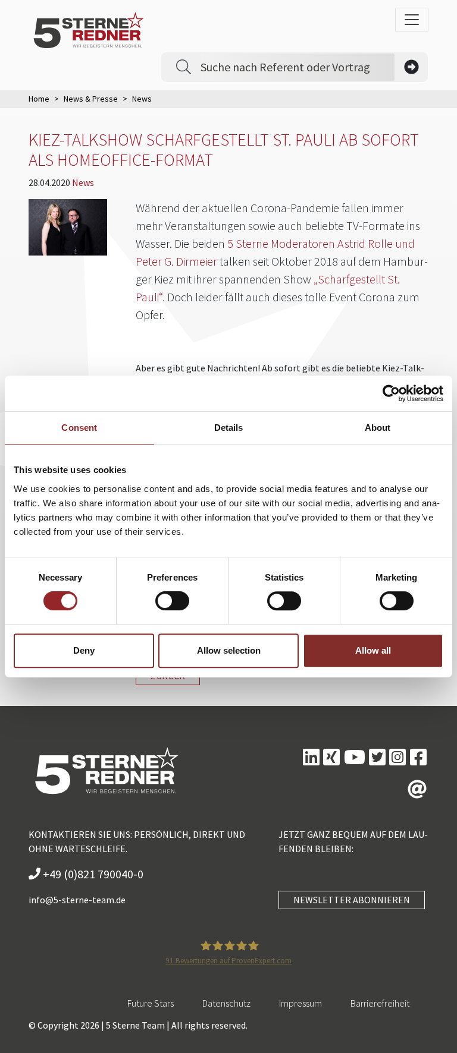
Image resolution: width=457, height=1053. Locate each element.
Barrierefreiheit (379, 1003)
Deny (84, 650)
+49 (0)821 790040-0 (91, 873)
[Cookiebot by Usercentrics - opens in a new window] (391, 393)
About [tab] (378, 428)
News (83, 182)
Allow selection (229, 650)
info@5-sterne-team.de (77, 900)
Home (39, 98)
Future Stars (150, 1003)
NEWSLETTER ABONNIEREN (351, 900)
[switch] (172, 600)
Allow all (373, 650)
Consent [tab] (79, 428)
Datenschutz (226, 1003)
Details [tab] (228, 428)
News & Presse (91, 98)
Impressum (300, 1003)
